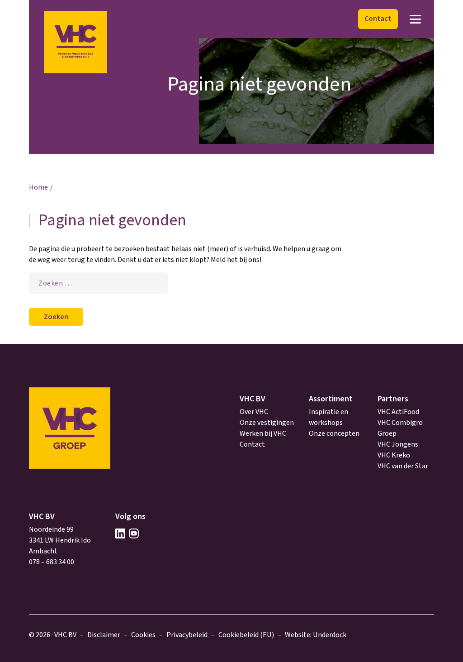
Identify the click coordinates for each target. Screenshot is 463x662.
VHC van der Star (403, 466)
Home (38, 187)
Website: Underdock (315, 635)
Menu (415, 19)
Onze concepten (334, 433)
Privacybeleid (187, 635)
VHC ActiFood (398, 412)
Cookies (143, 635)
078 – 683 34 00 (51, 562)
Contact (377, 19)
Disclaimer (103, 635)
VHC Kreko (394, 455)
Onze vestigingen (267, 423)
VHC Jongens (398, 444)
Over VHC (254, 412)
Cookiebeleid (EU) (246, 635)
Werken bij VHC (263, 433)
